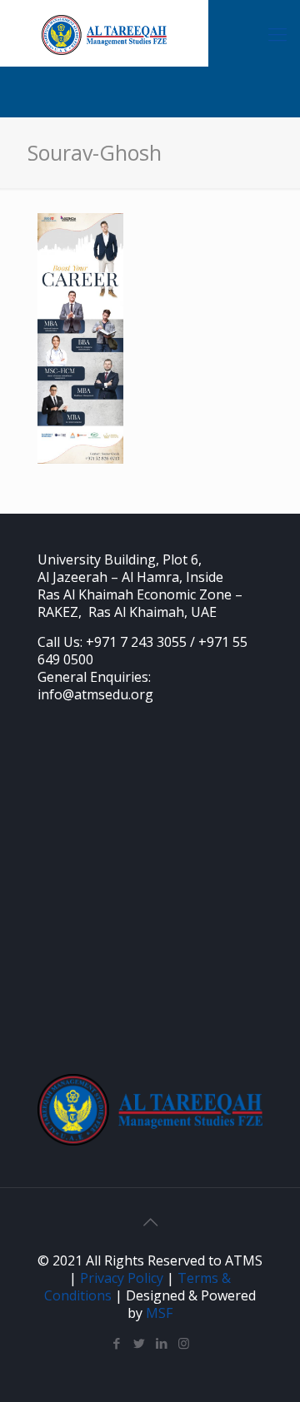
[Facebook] (116, 1343)
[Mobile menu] (277, 33)
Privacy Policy (121, 1278)
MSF (159, 1313)
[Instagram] (183, 1343)
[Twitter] (139, 1343)
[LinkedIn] (161, 1343)
